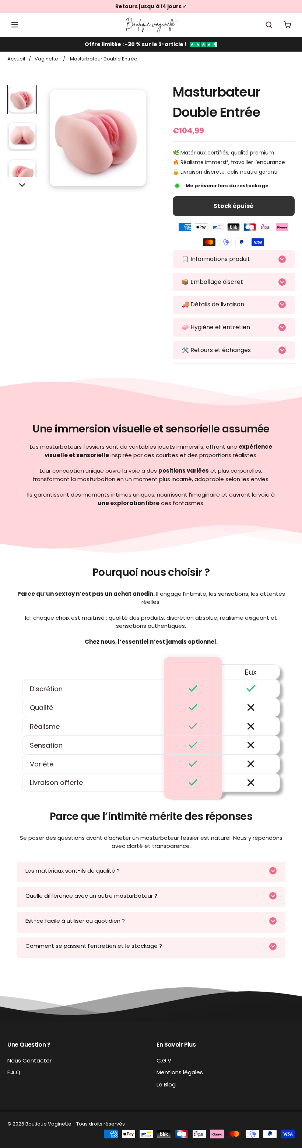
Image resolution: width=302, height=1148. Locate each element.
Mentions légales (180, 1072)
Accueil (16, 58)
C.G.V (164, 1060)
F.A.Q (13, 1072)
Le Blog (166, 1084)
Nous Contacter (29, 1060)
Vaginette (46, 58)
